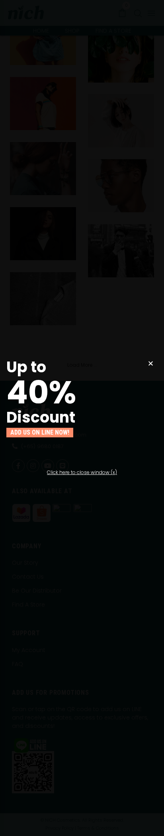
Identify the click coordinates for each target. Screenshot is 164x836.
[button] (82, 472)
